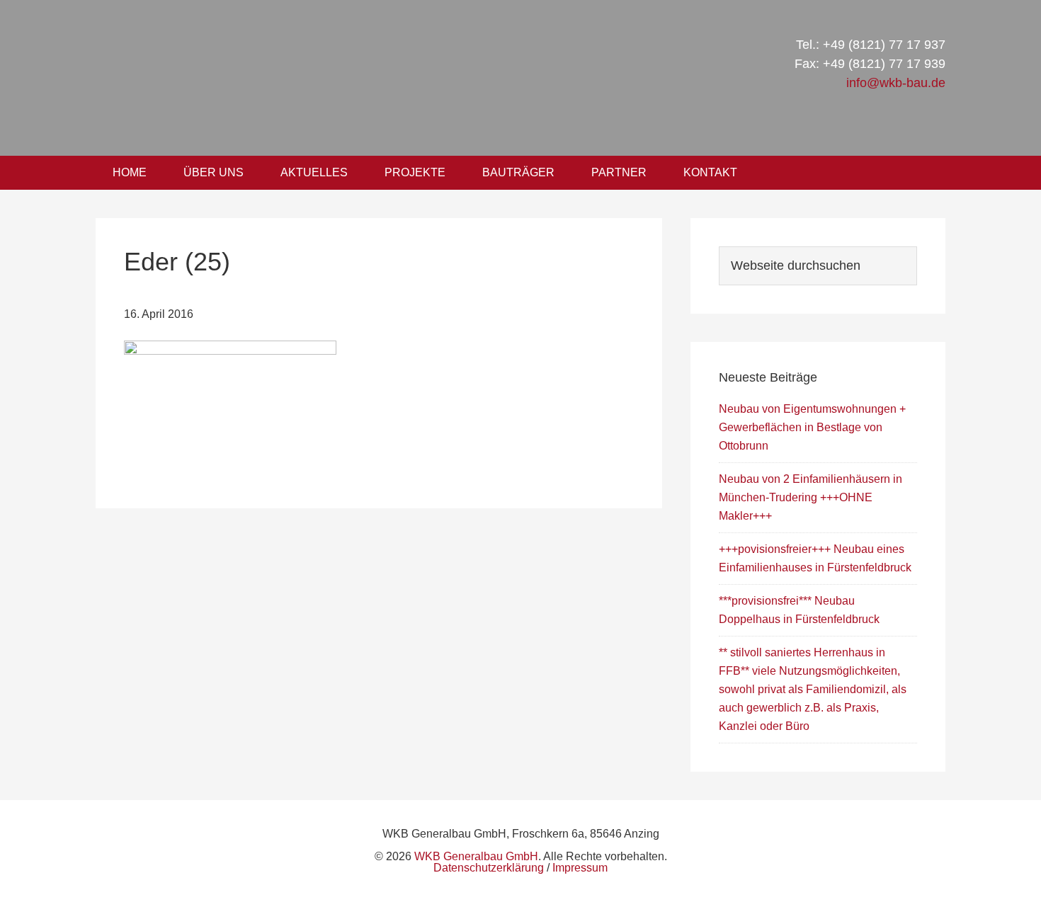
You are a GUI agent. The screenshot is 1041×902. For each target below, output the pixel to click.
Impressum (580, 868)
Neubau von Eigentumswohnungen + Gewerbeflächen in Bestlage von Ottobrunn (812, 427)
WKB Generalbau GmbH (335, 77)
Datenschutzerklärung (488, 868)
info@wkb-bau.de (895, 83)
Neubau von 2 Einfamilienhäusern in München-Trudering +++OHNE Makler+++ (810, 497)
